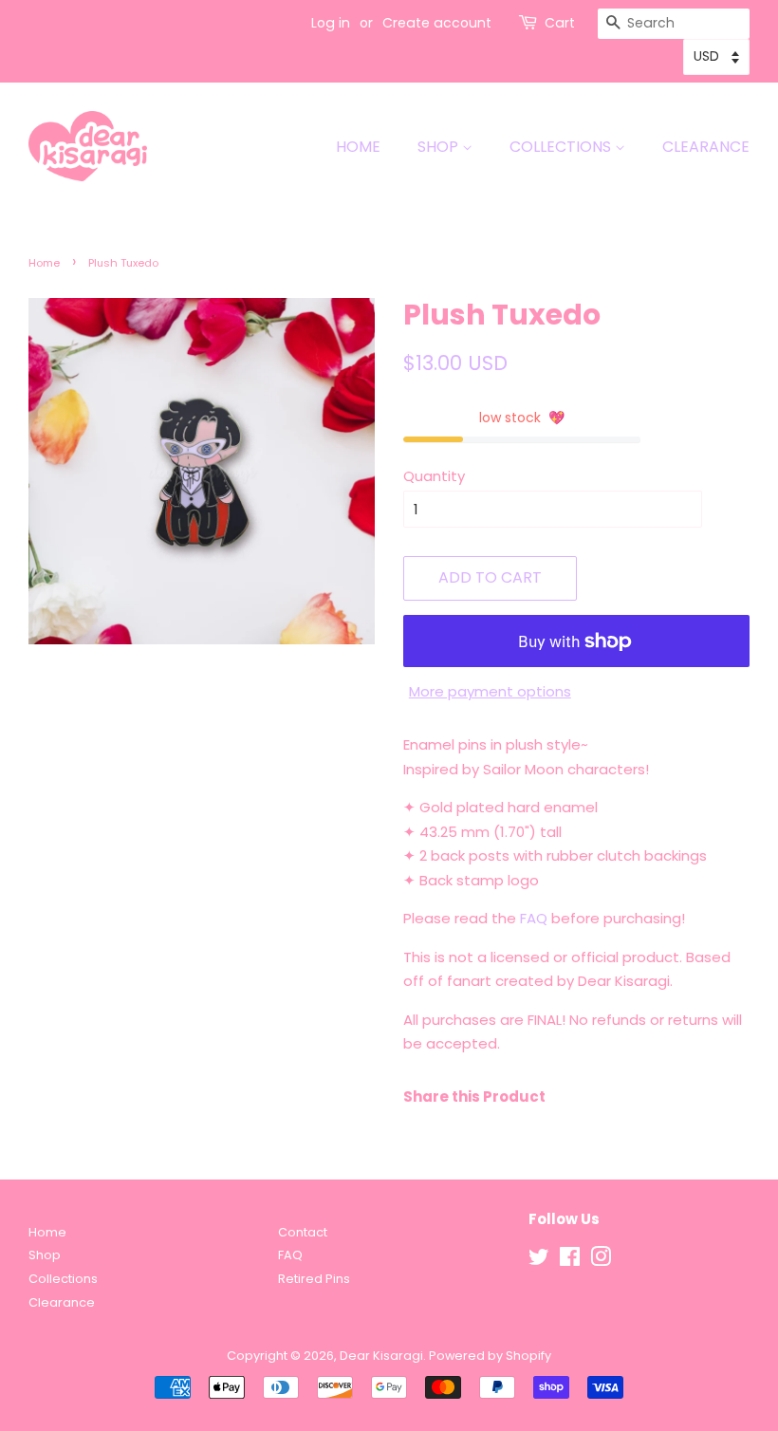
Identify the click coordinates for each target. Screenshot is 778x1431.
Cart (560, 22)
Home (358, 147)
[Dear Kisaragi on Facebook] (570, 1261)
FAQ (533, 918)
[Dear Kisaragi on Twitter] (538, 1261)
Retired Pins (314, 1279)
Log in (330, 22)
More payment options (490, 691)
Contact (302, 1232)
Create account (436, 22)
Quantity (434, 476)
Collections (562, 147)
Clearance (706, 147)
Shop (439, 147)
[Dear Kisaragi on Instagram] (600, 1261)
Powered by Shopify (490, 1355)
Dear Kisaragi (381, 1355)
